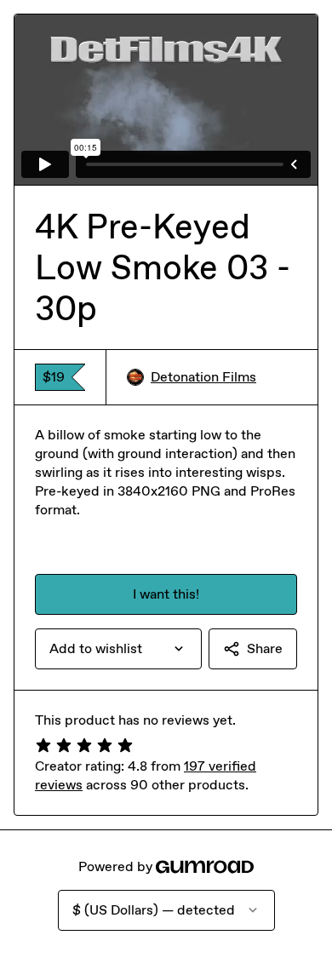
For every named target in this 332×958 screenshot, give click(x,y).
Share (265, 648)
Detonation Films (203, 377)
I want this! (166, 594)
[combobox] (118, 648)
